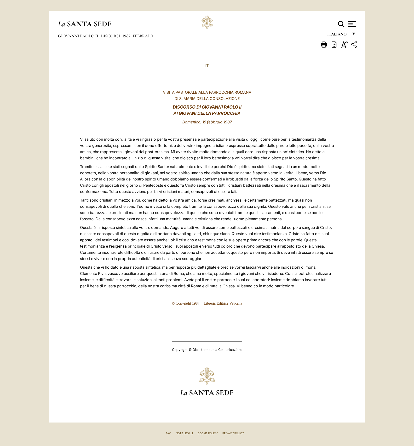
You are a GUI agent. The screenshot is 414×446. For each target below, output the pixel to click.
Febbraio (143, 36)
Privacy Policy (233, 433)
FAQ (168, 433)
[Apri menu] (351, 24)
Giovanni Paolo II (78, 36)
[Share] (354, 45)
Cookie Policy (208, 433)
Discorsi (111, 36)
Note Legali (184, 433)
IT (207, 65)
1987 (126, 36)
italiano (338, 35)
